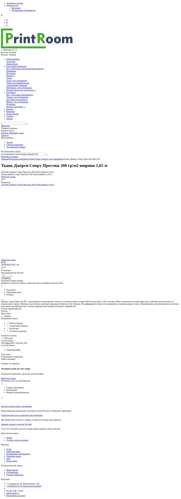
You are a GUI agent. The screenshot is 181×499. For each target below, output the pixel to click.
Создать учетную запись (17, 440)
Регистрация (12, 157)
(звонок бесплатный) (23, 486)
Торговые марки (13, 456)
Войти (4, 157)
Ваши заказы (12, 470)
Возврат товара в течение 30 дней (16, 424)
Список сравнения (14, 145)
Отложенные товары (15, 147)
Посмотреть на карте (15, 496)
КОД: (3, 262)
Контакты (16, 8)
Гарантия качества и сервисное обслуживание (22, 415)
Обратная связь (13, 451)
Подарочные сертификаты (24, 10)
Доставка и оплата (14, 3)
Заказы (9, 142)
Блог (8, 459)
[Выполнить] (47, 154)
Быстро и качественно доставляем (16, 406)
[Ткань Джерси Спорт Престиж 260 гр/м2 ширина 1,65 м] (27, 185)
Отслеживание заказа (10, 154)
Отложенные (12, 472)
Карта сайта (11, 461)
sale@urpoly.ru (12, 493)
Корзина (5, 133)
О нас (9, 449)
